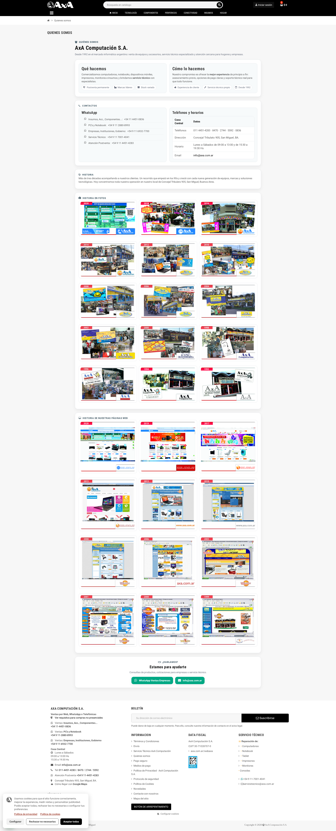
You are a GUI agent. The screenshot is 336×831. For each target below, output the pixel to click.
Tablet (245, 756)
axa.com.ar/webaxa (202, 751)
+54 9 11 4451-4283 (123, 143)
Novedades (140, 788)
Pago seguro (140, 760)
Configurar (15, 821)
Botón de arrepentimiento (151, 806)
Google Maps (80, 784)
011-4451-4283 (67, 770)
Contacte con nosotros (146, 793)
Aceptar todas (71, 821)
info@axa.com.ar (203, 155)
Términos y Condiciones (146, 741)
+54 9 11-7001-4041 (254, 779)
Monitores (247, 765)
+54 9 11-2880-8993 (62, 735)
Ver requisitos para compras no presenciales (79, 717)
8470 (80, 770)
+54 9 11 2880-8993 (119, 125)
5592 (96, 770)
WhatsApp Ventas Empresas (154, 680)
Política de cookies (50, 814)
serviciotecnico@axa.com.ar (258, 783)
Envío (136, 746)
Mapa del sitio (141, 798)
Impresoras (248, 760)
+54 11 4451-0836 (134, 119)
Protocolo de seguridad (146, 779)
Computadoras (250, 746)
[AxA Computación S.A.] (60, 4)
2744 (88, 770)
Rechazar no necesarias (42, 821)
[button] (168, 813)
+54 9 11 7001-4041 (119, 137)
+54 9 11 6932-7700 (138, 131)
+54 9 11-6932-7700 (62, 743)
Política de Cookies (144, 783)
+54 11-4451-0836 (61, 726)
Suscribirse (266, 718)
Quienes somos (142, 756)
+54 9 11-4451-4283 (88, 775)
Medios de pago (142, 765)
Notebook (247, 751)
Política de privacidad (25, 814)
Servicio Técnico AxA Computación (152, 751)
